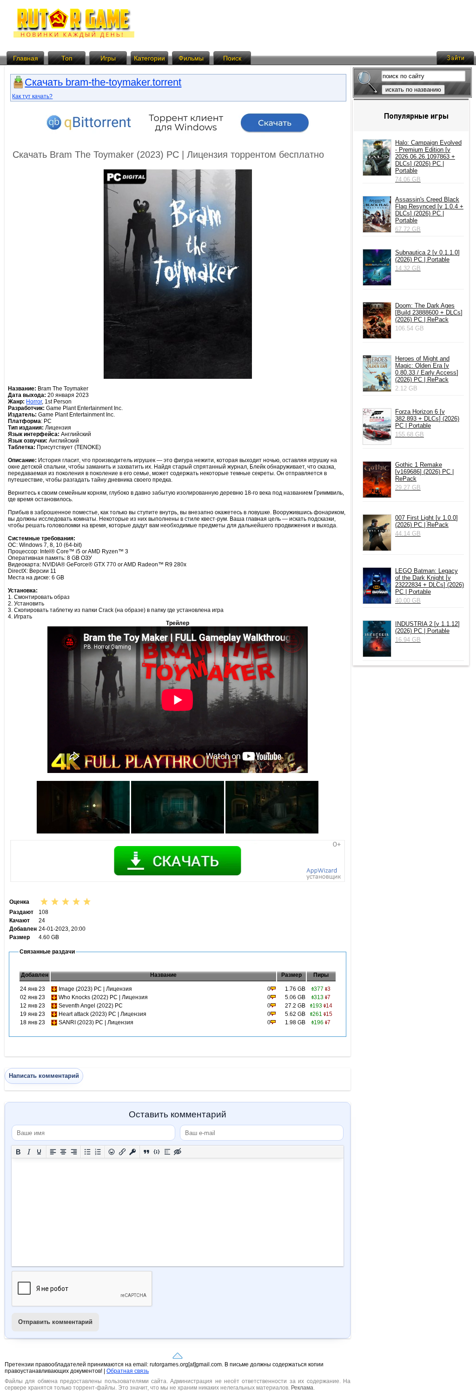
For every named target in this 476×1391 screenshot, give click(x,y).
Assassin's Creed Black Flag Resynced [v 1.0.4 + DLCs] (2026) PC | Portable (429, 214)
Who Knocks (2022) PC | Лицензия (103, 997)
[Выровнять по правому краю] (74, 1152)
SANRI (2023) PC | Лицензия (96, 1022)
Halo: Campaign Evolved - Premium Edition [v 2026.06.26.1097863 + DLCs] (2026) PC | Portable (428, 161)
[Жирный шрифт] (18, 1152)
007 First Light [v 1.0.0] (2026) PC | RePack (426, 525)
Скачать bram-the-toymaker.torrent (103, 82)
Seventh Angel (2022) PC (91, 1005)
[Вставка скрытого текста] (177, 1152)
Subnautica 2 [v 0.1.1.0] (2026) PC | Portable (427, 260)
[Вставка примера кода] (157, 1152)
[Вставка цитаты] (146, 1152)
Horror (34, 401)
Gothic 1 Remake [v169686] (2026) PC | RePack (424, 476)
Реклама (302, 1387)
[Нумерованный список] (98, 1152)
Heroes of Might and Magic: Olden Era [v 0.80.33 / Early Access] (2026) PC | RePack (426, 369)
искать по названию (413, 89)
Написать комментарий (44, 1075)
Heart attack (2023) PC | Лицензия (102, 1014)
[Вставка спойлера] (167, 1152)
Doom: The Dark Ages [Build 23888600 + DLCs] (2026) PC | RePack (429, 312)
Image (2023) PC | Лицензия (95, 989)
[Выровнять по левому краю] (53, 1152)
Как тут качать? (32, 96)
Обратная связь (127, 1371)
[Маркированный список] (87, 1152)
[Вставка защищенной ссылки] (132, 1152)
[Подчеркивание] (39, 1152)
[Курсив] (29, 1152)
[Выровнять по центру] (63, 1152)
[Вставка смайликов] (111, 1152)
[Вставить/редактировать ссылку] (122, 1152)
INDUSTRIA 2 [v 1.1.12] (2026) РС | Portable (427, 631)
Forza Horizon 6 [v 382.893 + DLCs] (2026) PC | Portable (427, 423)
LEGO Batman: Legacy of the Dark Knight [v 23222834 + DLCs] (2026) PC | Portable (429, 585)
